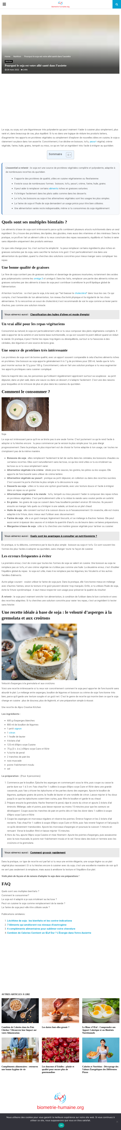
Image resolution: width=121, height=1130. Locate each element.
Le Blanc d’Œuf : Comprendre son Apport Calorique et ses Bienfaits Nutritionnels (98, 1030)
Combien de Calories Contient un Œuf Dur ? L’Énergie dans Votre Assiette (49, 932)
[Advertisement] (60, 102)
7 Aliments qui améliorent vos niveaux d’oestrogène (36, 924)
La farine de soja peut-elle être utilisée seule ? (26, 907)
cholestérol (80, 293)
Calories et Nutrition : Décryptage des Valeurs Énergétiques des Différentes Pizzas (100, 1069)
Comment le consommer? (15, 895)
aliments (53, 188)
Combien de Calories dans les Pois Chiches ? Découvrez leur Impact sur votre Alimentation (19, 1030)
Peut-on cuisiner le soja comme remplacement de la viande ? (33, 903)
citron (12, 732)
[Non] (117, 1121)
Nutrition (9, 61)
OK (61, 1125)
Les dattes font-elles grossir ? (55, 1027)
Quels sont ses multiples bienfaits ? (20, 891)
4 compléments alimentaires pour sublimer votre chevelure (41, 928)
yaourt (93, 141)
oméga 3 (38, 278)
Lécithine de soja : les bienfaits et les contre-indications (39, 920)
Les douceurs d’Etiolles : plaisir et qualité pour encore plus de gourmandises (58, 1069)
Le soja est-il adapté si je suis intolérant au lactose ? (29, 899)
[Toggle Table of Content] (67, 154)
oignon (18, 728)
